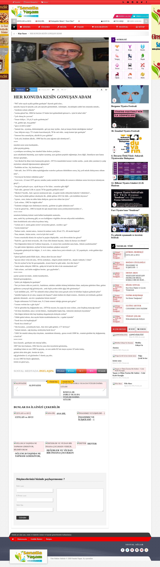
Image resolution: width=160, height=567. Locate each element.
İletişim (49, 539)
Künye (45, 2)
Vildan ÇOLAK (133, 316)
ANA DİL (20, 21)
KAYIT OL (106, 21)
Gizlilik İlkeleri (36, 539)
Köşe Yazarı (22, 34)
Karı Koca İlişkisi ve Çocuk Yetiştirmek (136, 289)
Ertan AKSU (132, 273)
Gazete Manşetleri (31, 2)
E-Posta (21, 496)
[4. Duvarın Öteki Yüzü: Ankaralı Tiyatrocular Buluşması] (130, 152)
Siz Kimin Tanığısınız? (134, 298)
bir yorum (142, 337)
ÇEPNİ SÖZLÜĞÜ (136, 335)
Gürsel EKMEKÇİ (134, 252)
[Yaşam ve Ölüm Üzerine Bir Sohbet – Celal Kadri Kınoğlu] (129, 370)
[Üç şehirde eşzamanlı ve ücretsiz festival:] (130, 232)
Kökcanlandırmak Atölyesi (135, 319)
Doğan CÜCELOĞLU (136, 262)
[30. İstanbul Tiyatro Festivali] (130, 127)
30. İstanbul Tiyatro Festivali (125, 131)
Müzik (63, 27)
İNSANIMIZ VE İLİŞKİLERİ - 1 (132, 266)
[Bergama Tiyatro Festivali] (130, 103)
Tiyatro (45, 27)
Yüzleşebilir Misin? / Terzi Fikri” (42, 21)
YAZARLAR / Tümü (124, 246)
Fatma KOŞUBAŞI (134, 295)
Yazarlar (17, 2)
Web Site (19, 505)
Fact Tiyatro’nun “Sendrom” (125, 210)
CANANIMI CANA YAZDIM (136, 309)
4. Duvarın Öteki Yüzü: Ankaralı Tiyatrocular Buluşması (127, 156)
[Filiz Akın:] (118, 384)
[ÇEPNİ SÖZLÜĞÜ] (120, 335)
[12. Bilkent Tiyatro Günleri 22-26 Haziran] (130, 179)
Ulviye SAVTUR (133, 306)
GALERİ (125, 16)
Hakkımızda (22, 539)
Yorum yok (125, 350)
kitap (141, 27)
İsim (20, 486)
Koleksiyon (101, 27)
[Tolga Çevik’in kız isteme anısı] (124, 356)
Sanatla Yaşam (77, 558)
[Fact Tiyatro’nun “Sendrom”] (130, 207)
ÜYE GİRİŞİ (119, 21)
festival (123, 27)
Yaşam (80, 27)
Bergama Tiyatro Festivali (124, 106)
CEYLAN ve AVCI (133, 255)
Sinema (26, 27)
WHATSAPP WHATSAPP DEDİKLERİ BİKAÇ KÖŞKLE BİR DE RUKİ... (135, 278)
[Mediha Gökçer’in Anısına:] (123, 343)
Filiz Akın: (128, 384)
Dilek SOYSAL (133, 285)
